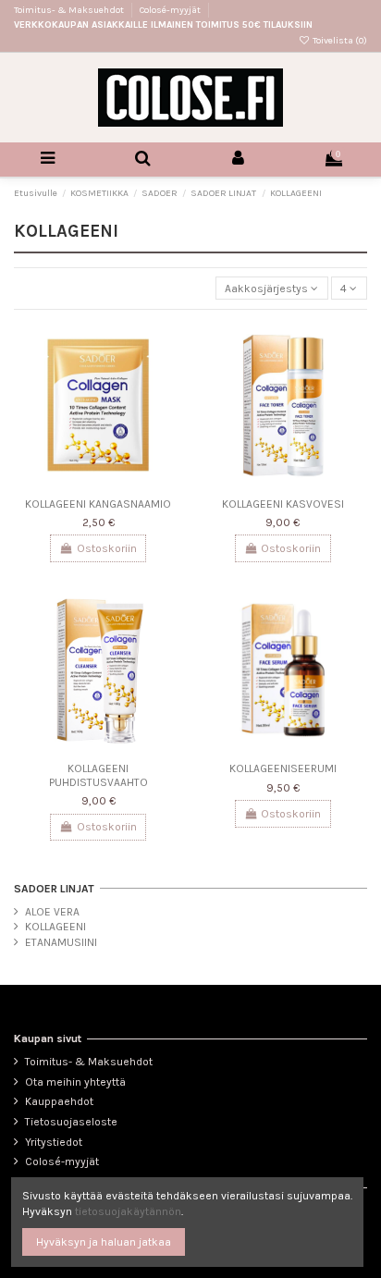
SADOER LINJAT (54, 888)
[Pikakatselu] (169, 376)
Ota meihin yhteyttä (75, 1081)
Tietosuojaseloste (71, 1121)
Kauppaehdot (59, 1101)
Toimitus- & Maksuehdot (70, 10)
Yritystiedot (53, 1142)
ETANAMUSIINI (61, 942)
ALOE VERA (52, 911)
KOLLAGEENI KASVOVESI (283, 504)
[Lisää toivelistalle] (169, 346)
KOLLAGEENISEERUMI (283, 768)
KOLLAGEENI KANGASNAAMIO (98, 504)
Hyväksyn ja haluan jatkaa (103, 1241)
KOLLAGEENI (55, 926)
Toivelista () (339, 40)
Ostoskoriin (107, 548)
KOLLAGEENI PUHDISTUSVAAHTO (98, 775)
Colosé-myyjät (170, 10)
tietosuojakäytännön (128, 1211)
